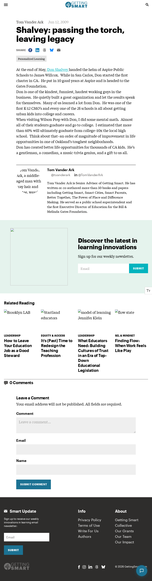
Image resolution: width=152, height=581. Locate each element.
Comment (24, 413)
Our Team (123, 536)
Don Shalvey (58, 69)
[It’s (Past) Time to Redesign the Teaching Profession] (57, 320)
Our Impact (124, 542)
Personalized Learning (31, 59)
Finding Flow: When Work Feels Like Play (130, 345)
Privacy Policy (89, 520)
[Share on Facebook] (30, 50)
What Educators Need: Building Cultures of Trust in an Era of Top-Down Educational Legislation (93, 355)
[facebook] (79, 567)
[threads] (97, 567)
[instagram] (84, 567)
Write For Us (88, 531)
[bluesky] (103, 567)
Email (21, 440)
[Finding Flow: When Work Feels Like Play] (131, 320)
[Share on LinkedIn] (37, 50)
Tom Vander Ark (29, 21)
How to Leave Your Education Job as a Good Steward (18, 348)
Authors (84, 536)
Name (21, 460)
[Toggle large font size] (148, 290)
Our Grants (124, 531)
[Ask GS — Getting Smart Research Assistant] (141, 570)
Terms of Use (89, 525)
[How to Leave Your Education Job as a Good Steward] (20, 320)
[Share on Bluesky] (52, 50)
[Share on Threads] (45, 50)
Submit (138, 268)
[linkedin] (90, 567)
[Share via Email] (59, 50)
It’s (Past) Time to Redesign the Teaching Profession (56, 348)
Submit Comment (33, 484)
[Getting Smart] (76, 4)
